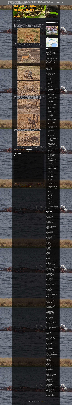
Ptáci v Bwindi (50, 101)
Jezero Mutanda (50, 284)
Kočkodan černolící (50, 305)
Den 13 (48, 246)
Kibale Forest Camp (50, 55)
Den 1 (48, 241)
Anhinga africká (49, 218)
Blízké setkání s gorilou (52, 104)
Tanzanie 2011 (49, 69)
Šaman (48, 368)
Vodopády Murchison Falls (52, 177)
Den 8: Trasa (50, 158)
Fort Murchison (49, 265)
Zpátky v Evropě (51, 83)
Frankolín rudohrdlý (50, 267)
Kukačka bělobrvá (50, 313)
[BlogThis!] (28, 149)
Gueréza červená (50, 270)
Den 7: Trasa (50, 163)
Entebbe (48, 263)
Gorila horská (49, 268)
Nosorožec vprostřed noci (52, 182)
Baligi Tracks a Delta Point (52, 168)
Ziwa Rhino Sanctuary (50, 391)
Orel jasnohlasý (49, 343)
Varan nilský (49, 376)
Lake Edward (49, 317)
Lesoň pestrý (49, 324)
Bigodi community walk (51, 226)
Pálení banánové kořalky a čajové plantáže (52, 160)
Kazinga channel (50, 297)
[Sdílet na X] (29, 149)
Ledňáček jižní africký (50, 321)
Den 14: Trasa (50, 100)
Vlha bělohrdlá (49, 381)
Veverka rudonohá (50, 378)
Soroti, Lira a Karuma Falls (52, 188)
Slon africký (49, 360)
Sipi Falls (49, 191)
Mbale (48, 333)
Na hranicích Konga (51, 122)
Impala (48, 280)
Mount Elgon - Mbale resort (51, 51)
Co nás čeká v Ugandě (52, 205)
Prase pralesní (49, 350)
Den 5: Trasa (50, 183)
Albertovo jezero (50, 216)
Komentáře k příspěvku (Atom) (26, 186)
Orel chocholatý (49, 342)
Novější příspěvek (18, 183)
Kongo (28, 151)
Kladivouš (49, 302)
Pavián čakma (49, 348)
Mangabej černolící (50, 331)
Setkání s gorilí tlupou (51, 107)
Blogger (43, 401)
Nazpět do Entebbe (51, 86)
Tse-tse (48, 373)
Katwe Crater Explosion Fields (52, 294)
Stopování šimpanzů (51, 156)
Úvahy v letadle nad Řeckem (53, 206)
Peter (48, 349)
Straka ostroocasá (50, 365)
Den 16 (48, 249)
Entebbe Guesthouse (50, 264)
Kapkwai (48, 288)
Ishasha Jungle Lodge (50, 283)
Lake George (49, 318)
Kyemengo (49, 316)
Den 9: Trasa (50, 150)
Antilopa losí (49, 220)
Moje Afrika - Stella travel (51, 73)
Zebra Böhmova (49, 389)
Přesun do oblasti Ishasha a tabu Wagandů (52, 127)
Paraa (48, 347)
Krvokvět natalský (50, 312)
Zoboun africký (49, 394)
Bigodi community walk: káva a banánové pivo (53, 155)
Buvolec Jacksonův (50, 232)
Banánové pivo (49, 222)
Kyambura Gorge (51, 130)
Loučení (49, 85)
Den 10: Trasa (50, 140)
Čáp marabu (49, 237)
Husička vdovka (50, 274)
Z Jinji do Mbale (50, 195)
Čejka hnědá (49, 238)
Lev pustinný (49, 326)
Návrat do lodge (50, 164)
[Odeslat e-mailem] (26, 149)
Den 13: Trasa (50, 110)
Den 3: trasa (50, 194)
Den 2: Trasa (50, 201)
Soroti (48, 363)
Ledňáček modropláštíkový (51, 322)
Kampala (49, 198)
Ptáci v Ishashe (50, 116)
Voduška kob (32, 151)
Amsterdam (49, 217)
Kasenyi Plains (49, 291)
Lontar (48, 329)
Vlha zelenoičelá (50, 385)
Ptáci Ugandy (49, 75)
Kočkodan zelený (50, 307)
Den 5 (48, 254)
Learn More (58, 2)
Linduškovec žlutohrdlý (51, 327)
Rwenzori (48, 358)
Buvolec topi (49, 233)
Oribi (48, 344)
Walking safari (50, 89)
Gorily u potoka (50, 105)
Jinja (48, 285)
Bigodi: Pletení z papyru (52, 151)
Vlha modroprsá (49, 384)
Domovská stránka (29, 183)
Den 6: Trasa (50, 171)
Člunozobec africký (50, 239)
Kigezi (48, 301)
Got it (62, 2)
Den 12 (48, 244)
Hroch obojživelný (50, 273)
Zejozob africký (49, 390)
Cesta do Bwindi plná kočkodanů (51, 115)
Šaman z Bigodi (50, 153)
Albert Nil (48, 215)
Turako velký (49, 375)
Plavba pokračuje (51, 94)
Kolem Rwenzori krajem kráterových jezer (52, 144)
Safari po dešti (50, 125)
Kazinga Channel (51, 135)
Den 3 (48, 252)
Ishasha (25, 151)
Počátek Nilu (50, 197)
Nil (47, 339)
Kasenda (48, 290)
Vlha (48, 380)
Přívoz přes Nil (50, 176)
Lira (47, 328)
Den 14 (48, 247)
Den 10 (48, 242)
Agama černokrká (50, 212)
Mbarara (48, 334)
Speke (48, 364)
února (49, 82)
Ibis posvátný (49, 279)
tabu (48, 370)
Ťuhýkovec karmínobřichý (51, 374)
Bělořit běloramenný (50, 223)
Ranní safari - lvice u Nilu (52, 169)
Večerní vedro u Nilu (51, 172)
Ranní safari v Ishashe (52, 119)
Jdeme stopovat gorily (51, 108)
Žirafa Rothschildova (50, 395)
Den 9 (48, 259)
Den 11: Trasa (50, 131)
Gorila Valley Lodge (51, 111)
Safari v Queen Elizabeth (52, 136)
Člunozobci (50, 179)
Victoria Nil (49, 379)
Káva (48, 296)
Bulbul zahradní (49, 228)
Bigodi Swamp (49, 227)
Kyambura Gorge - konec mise (53, 128)
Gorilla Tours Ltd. (50, 74)
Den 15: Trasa (50, 90)
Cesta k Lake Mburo (51, 98)
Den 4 (48, 253)
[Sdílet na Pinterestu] (31, 149)
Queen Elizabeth (50, 353)
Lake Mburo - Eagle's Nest (51, 62)
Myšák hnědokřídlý (50, 338)
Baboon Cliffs (49, 221)
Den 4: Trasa (50, 190)
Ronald (48, 355)
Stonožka (49, 123)
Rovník (48, 357)
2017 (48, 79)
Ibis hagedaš (49, 278)
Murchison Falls (49, 337)
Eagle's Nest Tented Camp (52, 97)
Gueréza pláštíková (50, 272)
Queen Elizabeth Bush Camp (52, 354)
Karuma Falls (49, 289)
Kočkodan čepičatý (50, 303)
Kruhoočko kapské (50, 311)
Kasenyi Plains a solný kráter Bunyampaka (53, 139)
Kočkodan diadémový (50, 306)
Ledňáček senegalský (50, 323)
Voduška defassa (50, 386)
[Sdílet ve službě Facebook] (30, 149)
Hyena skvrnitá (21, 151)
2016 (48, 208)
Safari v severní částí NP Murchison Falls (52, 174)
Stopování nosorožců (51, 180)
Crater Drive (49, 236)
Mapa (48, 332)
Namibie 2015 (49, 67)
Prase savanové (50, 352)
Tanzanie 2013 (49, 68)
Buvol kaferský (49, 231)
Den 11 (17, 151)
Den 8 (48, 258)
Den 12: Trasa (50, 120)
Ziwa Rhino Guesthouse (51, 52)
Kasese (48, 293)
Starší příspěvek (40, 183)
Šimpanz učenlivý (50, 369)
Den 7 (48, 257)
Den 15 (48, 248)
